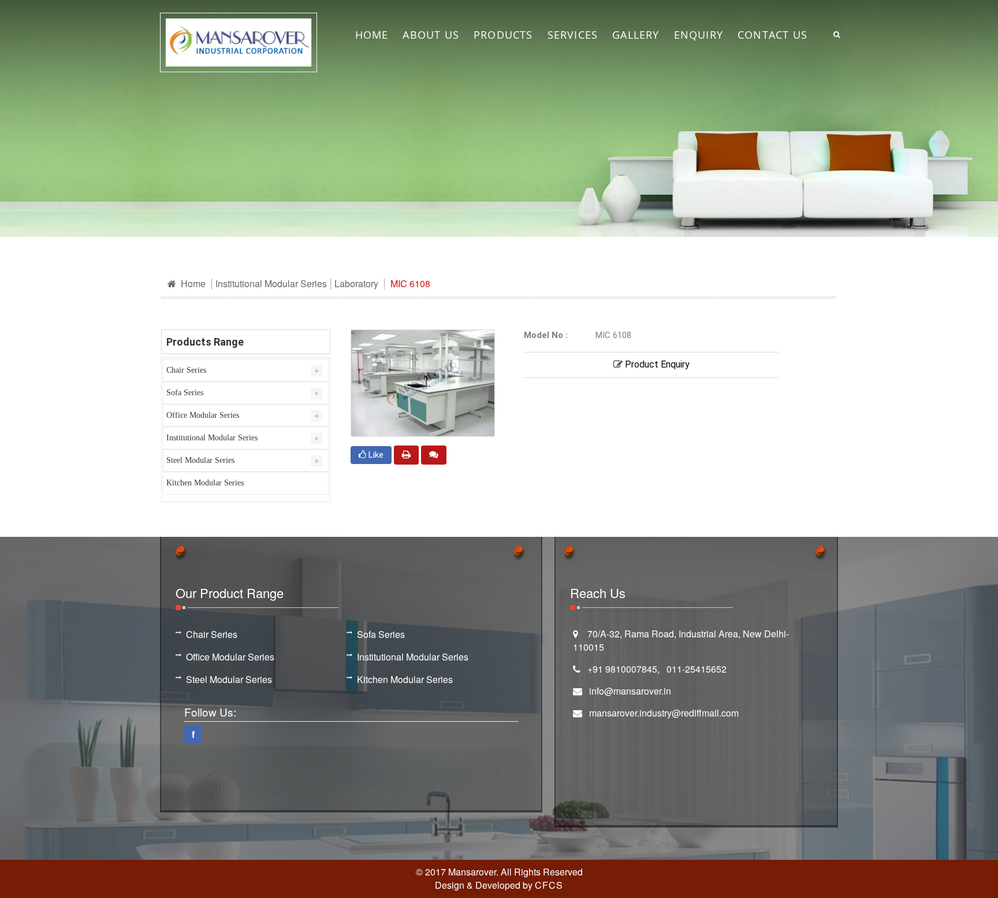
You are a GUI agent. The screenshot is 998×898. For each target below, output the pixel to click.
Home (192, 283)
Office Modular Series (202, 415)
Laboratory (356, 283)
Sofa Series (184, 392)
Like (374, 455)
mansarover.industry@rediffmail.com (664, 712)
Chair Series (186, 370)
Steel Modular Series (200, 460)
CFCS (549, 885)
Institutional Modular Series (271, 283)
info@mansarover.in (630, 690)
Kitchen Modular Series (205, 482)
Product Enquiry (656, 364)
